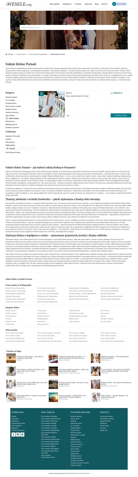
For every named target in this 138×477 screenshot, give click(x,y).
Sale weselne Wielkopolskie (110, 291)
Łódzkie (8, 139)
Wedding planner (11, 124)
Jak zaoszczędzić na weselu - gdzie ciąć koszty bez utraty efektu (74, 370)
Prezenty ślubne (11, 316)
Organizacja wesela (74, 373)
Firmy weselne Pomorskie (77, 338)
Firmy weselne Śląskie (108, 338)
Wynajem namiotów (12, 127)
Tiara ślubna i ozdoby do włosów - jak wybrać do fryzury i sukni (30, 370)
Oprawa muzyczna (12, 112)
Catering (8, 319)
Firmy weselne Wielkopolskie (78, 341)
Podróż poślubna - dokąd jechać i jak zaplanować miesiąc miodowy (72, 396)
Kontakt (14, 416)
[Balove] (52, 104)
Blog (96, 4)
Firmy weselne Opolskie (108, 335)
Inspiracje (88, 4)
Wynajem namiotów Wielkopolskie (112, 296)
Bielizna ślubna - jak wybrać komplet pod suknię (116, 383)
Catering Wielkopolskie (13, 296)
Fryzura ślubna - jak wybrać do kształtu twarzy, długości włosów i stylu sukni (115, 370)
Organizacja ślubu (106, 360)
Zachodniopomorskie (13, 152)
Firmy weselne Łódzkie (13, 335)
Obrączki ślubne (11, 109)
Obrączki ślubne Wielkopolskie (79, 299)
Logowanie (15, 418)
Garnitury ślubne (106, 321)
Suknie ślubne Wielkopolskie (38, 54)
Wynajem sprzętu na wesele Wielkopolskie (82, 293)
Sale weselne (55, 4)
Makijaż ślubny (73, 319)
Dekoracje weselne (64, 386)
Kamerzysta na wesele (13, 106)
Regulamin (15, 428)
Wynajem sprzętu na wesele (78, 316)
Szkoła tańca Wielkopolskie (46, 299)
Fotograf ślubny (11, 103)
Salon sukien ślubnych (74, 96)
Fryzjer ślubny (10, 324)
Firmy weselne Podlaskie (45, 338)
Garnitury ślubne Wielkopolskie (110, 299)
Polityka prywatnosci (18, 430)
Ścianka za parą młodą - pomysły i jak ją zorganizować (73, 383)
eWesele (10, 54)
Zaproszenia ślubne (106, 416)
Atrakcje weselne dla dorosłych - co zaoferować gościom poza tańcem (72, 357)
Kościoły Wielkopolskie (108, 293)
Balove (69, 93)
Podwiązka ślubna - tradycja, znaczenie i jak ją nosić (31, 396)
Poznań (12, 148)
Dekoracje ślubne (42, 324)
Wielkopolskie (10, 145)
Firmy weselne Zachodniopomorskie (112, 341)
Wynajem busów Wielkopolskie (15, 299)
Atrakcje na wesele (64, 360)
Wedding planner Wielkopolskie (47, 296)
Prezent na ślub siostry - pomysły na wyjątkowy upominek (30, 357)
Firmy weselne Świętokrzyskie (15, 341)
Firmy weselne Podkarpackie (15, 338)
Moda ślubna (20, 373)
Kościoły (103, 316)
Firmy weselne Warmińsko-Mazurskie (49, 341)
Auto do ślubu (105, 310)
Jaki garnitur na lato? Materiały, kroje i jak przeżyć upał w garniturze (32, 383)
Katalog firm (67, 4)
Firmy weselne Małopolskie (46, 335)
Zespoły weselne (74, 310)
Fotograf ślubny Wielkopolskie (15, 288)
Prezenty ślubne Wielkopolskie (15, 293)
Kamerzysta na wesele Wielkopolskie (81, 291)
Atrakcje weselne (11, 97)
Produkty (78, 4)
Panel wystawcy (17, 425)
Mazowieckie (10, 142)
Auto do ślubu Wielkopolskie (110, 288)
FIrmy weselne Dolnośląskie (50, 448)
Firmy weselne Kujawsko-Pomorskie (49, 333)
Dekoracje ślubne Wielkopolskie (47, 302)
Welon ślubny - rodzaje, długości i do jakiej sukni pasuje (114, 396)
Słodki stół (103, 423)
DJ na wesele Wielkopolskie (46, 288)
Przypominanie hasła (18, 423)
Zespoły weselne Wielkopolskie (79, 288)
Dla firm (104, 4)
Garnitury (103, 428)
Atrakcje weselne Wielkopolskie (16, 291)
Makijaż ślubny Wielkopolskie (78, 296)
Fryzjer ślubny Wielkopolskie (15, 302)
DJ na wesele (10, 100)
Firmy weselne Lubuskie (108, 333)
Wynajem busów (11, 321)
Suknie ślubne (21, 54)
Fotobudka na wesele (107, 418)
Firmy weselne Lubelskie (77, 333)
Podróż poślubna (63, 399)
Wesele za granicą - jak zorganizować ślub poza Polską (115, 357)
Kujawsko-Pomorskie (13, 136)
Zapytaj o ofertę (121, 115)
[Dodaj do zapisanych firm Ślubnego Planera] (42, 94)
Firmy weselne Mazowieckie (78, 335)
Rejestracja (15, 421)
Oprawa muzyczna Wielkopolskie (48, 293)
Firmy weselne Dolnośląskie (14, 333)
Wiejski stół (103, 430)
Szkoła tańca (10, 121)
